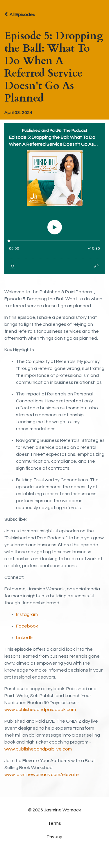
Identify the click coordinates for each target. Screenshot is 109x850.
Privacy (54, 836)
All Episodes (22, 14)
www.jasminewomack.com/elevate (41, 774)
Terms (54, 823)
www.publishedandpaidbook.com (40, 709)
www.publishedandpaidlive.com (38, 749)
